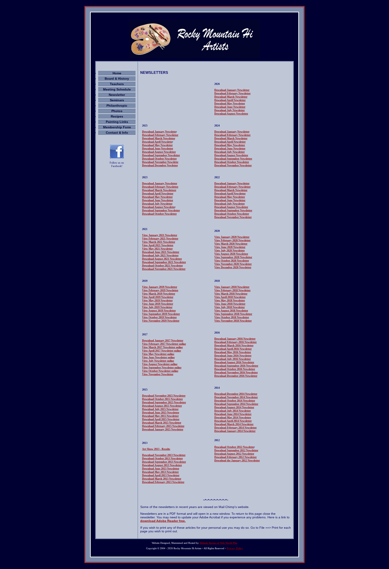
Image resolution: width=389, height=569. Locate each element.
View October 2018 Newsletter (231, 317)
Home (117, 73)
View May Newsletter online (158, 354)
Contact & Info (117, 132)
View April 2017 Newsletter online (161, 350)
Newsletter (117, 95)
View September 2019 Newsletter (161, 314)
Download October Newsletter (159, 158)
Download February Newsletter (232, 93)
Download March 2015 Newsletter (161, 422)
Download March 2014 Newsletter (233, 424)
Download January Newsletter (231, 90)
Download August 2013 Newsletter (162, 465)
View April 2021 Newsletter (157, 245)
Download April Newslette (157, 141)
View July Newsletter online (158, 360)
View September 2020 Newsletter (233, 257)
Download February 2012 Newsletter (235, 457)
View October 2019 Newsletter (159, 317)
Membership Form (117, 127)
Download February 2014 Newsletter (235, 427)
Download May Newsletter (229, 103)
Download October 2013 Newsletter (162, 458)
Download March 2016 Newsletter (233, 345)
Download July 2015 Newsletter (160, 409)
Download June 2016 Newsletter (232, 355)
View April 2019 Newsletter (157, 297)
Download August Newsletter (231, 113)
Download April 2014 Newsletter (233, 420)
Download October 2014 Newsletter (234, 400)
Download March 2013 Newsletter (161, 478)
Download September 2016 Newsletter (236, 365)
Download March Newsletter (230, 96)
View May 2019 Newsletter (157, 300)
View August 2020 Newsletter (231, 253)
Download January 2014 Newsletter (235, 431)
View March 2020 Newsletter (230, 243)
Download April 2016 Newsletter (233, 348)
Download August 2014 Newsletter (234, 407)
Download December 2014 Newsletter (235, 393)
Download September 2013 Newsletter (164, 461)
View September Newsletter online (161, 367)
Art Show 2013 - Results (156, 449)
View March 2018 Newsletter (230, 293)
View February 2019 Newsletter (160, 290)
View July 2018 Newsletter (229, 307)
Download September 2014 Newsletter (236, 404)
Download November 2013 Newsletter (163, 455)
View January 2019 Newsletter (159, 287)
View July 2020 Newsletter (229, 250)
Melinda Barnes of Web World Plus (218, 543)
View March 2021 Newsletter (158, 242)
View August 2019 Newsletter (159, 310)
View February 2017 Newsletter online (164, 343)
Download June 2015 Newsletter (160, 412)
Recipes (117, 116)
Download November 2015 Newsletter (163, 395)
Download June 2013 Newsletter (160, 468)
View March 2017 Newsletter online (162, 347)
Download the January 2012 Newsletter (237, 460)
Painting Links (117, 122)
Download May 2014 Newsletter (232, 417)
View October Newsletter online (160, 371)
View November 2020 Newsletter (233, 264)
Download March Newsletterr (159, 190)
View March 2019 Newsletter (158, 293)
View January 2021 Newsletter (159, 235)
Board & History (117, 78)
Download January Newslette (159, 131)
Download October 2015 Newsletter (162, 399)
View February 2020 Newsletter (232, 240)
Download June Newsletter (229, 106)
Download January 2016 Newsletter (235, 338)
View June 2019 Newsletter (157, 303)
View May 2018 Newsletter (229, 300)
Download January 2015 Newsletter (162, 429)
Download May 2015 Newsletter (160, 416)
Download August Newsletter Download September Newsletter (233, 208)
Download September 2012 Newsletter (236, 450)
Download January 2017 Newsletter (162, 340)
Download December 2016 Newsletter (235, 375)
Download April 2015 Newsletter (160, 419)
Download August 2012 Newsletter (234, 453)
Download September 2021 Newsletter (164, 262)
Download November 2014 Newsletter (236, 397)
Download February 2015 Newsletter (163, 426)
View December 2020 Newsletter (232, 267)
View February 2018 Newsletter (232, 290)
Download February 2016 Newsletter (235, 342)
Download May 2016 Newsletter (232, 352)
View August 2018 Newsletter (231, 310)
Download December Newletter (160, 165)
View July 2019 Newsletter (157, 307)
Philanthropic (116, 105)
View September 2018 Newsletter (233, 314)
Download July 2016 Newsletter (232, 359)
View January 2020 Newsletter (231, 237)
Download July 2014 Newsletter (232, 410)
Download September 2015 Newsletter (164, 402)
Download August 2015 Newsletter (162, 405)
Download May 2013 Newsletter (160, 472)
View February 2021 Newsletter (160, 238)
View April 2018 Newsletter (230, 297)
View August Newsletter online (159, 364)
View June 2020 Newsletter (229, 247)
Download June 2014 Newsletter (232, 414)
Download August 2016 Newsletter (234, 362)
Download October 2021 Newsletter (162, 265)
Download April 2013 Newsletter (160, 475)
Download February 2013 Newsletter (163, 482)
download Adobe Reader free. (163, 521)
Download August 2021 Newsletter (162, 258)
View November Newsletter (157, 374)
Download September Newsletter (161, 155)
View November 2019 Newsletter (160, 320)
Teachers (117, 84)
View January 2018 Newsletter (231, 287)
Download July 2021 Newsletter (160, 255)
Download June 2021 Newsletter (160, 252)
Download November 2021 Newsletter (163, 269)
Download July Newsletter (229, 110)
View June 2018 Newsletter (229, 303)
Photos (116, 111)
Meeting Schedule (117, 89)
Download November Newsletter (233, 165)
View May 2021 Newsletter (157, 248)
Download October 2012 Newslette (234, 447)
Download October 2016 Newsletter (234, 369)
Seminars (117, 100)
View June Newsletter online (158, 357)
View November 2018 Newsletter (233, 320)
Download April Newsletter (230, 100)
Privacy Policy (235, 548)
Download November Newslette (160, 162)
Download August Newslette (158, 207)
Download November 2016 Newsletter (236, 372)
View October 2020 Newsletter (231, 260)
